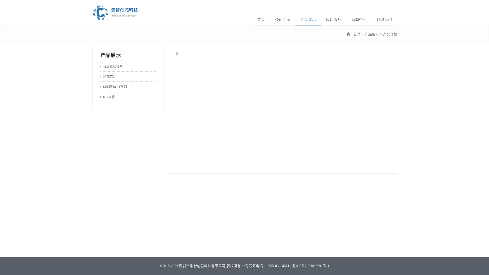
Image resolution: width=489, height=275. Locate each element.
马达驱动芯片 (113, 66)
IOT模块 (109, 97)
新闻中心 (359, 20)
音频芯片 (109, 76)
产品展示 (308, 20)
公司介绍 (282, 20)
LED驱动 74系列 (115, 87)
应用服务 (333, 20)
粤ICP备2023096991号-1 (310, 266)
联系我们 (384, 20)
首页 (261, 20)
